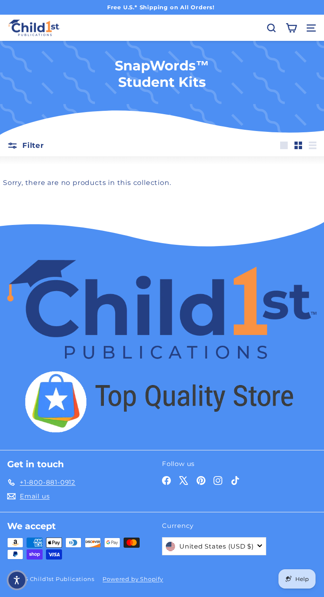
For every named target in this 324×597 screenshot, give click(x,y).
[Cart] (291, 28)
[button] (17, 580)
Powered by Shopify (133, 579)
